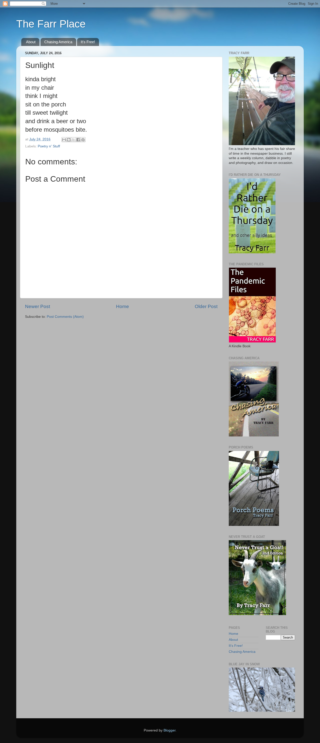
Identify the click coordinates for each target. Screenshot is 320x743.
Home (122, 306)
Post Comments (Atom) (65, 317)
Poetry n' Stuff (49, 146)
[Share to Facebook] (78, 139)
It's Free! (88, 42)
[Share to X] (73, 139)
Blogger (170, 730)
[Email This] (64, 139)
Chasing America (58, 42)
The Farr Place (51, 24)
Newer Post (37, 306)
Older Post (206, 306)
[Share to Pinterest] (83, 139)
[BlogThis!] (68, 139)
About (31, 42)
